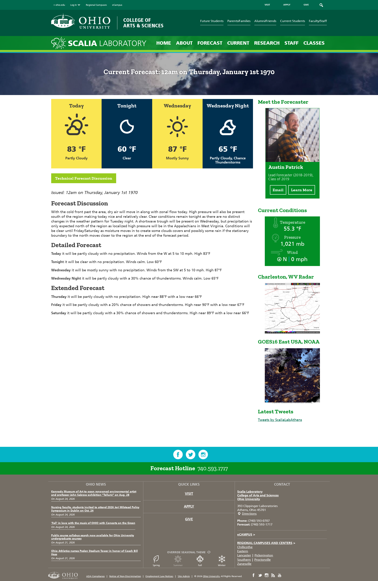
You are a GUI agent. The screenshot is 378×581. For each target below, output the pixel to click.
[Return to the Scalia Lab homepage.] (59, 43)
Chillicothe (245, 547)
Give (189, 519)
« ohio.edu (59, 5)
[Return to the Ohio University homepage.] (80, 21)
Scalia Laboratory (250, 491)
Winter (222, 565)
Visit (189, 493)
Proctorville (262, 560)
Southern (244, 560)
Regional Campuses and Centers (266, 543)
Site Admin (184, 576)
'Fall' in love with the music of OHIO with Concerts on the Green (93, 523)
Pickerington (264, 555)
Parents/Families (238, 21)
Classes (314, 43)
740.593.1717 (212, 468)
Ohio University (248, 499)
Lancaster (244, 555)
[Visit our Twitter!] (190, 454)
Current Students (292, 21)
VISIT (267, 4)
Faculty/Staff (318, 21)
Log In (73, 5)
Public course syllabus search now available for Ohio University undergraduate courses (92, 537)
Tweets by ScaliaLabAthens (280, 420)
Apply (189, 506)
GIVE (306, 4)
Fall (200, 565)
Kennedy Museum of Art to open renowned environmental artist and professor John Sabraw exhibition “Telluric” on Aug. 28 (93, 493)
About (184, 43)
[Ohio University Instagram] (267, 575)
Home (163, 43)
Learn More (301, 190)
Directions (249, 513)
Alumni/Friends (265, 21)
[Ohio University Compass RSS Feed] (273, 575)
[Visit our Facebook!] (178, 454)
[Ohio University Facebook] (254, 575)
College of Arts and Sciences (258, 495)
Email (278, 190)
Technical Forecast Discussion (83, 178)
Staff (291, 43)
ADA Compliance (95, 576)
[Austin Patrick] (292, 161)
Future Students (211, 21)
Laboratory (107, 43)
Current (238, 43)
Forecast (209, 43)
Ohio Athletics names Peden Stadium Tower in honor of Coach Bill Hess (94, 552)
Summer (178, 565)
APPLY (286, 4)
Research (267, 43)
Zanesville (244, 564)
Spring (156, 565)
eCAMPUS (246, 534)
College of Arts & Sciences (143, 23)
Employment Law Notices (159, 576)
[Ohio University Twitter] (260, 575)
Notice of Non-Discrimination (125, 576)
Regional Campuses (96, 5)
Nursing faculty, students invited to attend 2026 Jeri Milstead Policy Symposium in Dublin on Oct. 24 (95, 509)
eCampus (117, 5)
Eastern (242, 551)
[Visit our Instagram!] (203, 454)
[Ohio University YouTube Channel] (280, 575)
